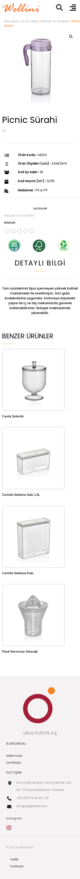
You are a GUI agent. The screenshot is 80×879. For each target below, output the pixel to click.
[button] (59, 7)
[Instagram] (8, 827)
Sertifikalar (13, 763)
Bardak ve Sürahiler (55, 21)
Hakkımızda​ (14, 756)
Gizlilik (14, 859)
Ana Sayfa (11, 21)
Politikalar (17, 866)
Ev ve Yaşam (30, 21)
